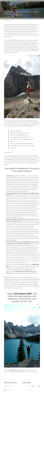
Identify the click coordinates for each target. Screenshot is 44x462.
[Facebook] (30, 386)
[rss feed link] (39, 386)
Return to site (6, 2)
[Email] (37, 386)
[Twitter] (32, 386)
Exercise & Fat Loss (10, 382)
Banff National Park (16, 370)
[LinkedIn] (35, 386)
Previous (6, 381)
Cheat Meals (27, 382)
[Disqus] (22, 413)
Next (24, 381)
